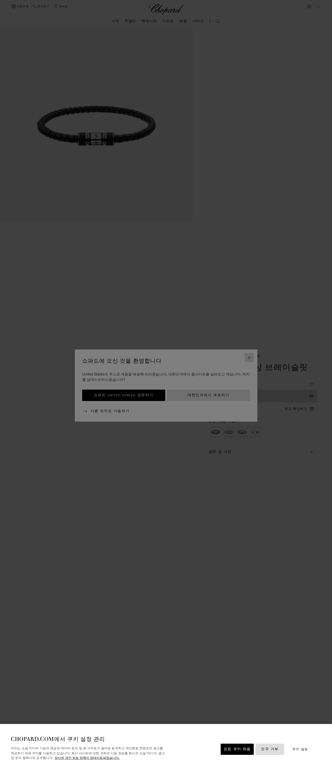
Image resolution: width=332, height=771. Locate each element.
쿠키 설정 (300, 749)
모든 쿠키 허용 (237, 749)
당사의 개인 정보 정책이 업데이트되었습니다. (87, 757)
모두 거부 (270, 749)
